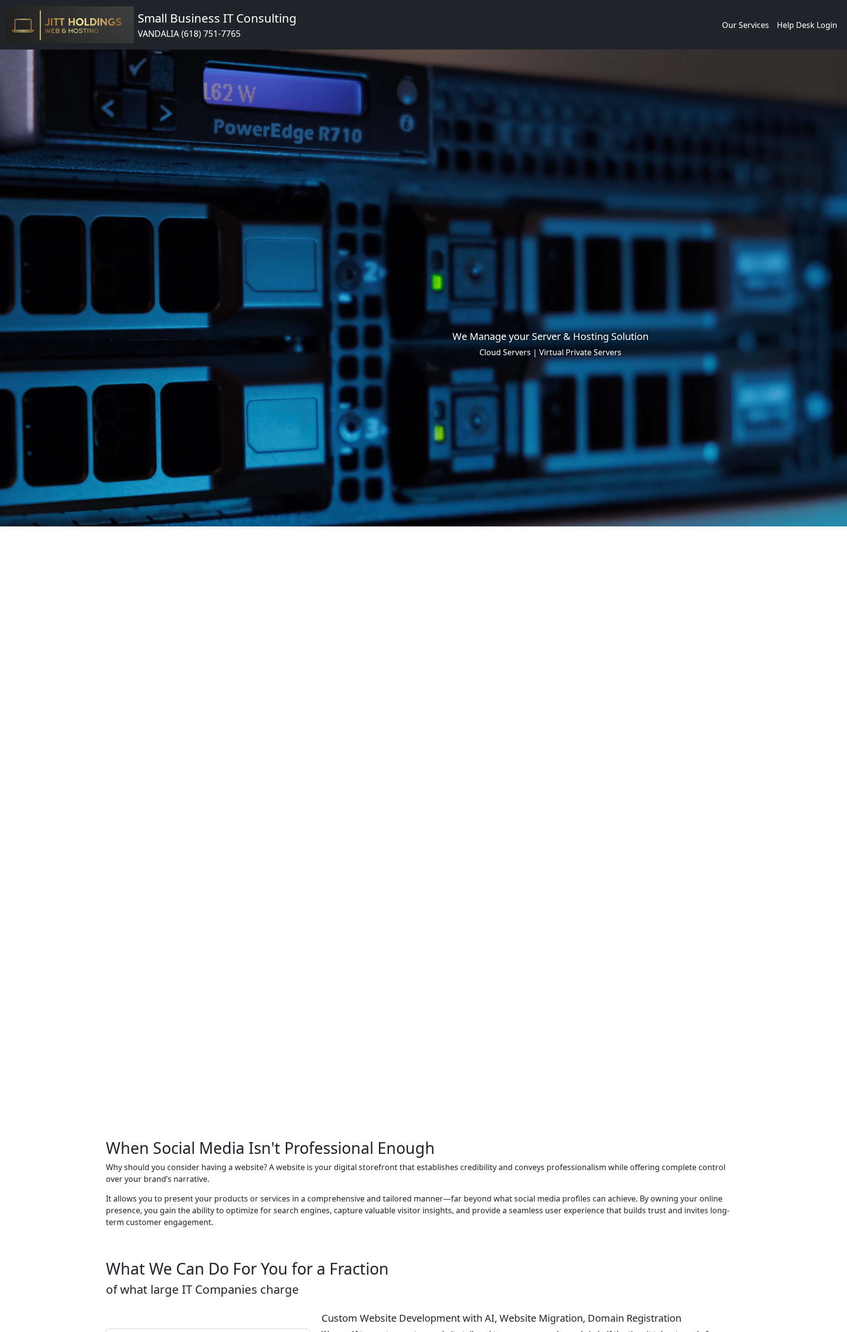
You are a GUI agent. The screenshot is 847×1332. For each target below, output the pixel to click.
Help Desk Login (807, 25)
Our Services (745, 25)
